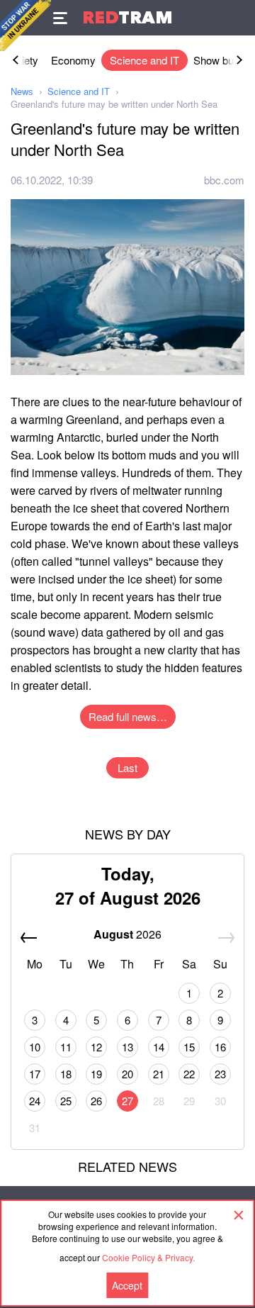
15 (189, 1046)
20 (127, 1073)
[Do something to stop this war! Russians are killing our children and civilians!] (25, 25)
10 (34, 1046)
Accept (127, 1285)
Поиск (237, 17)
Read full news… (128, 716)
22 (189, 1073)
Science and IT (144, 59)
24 (34, 1100)
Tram (127, 17)
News (22, 91)
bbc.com (224, 179)
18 (66, 1073)
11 (66, 1046)
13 (127, 1046)
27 (127, 1100)
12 (96, 1046)
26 (96, 1100)
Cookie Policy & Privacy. (148, 1257)
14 (158, 1046)
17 (34, 1073)
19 (96, 1073)
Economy (73, 59)
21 (158, 1073)
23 (220, 1073)
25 (66, 1100)
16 (220, 1046)
